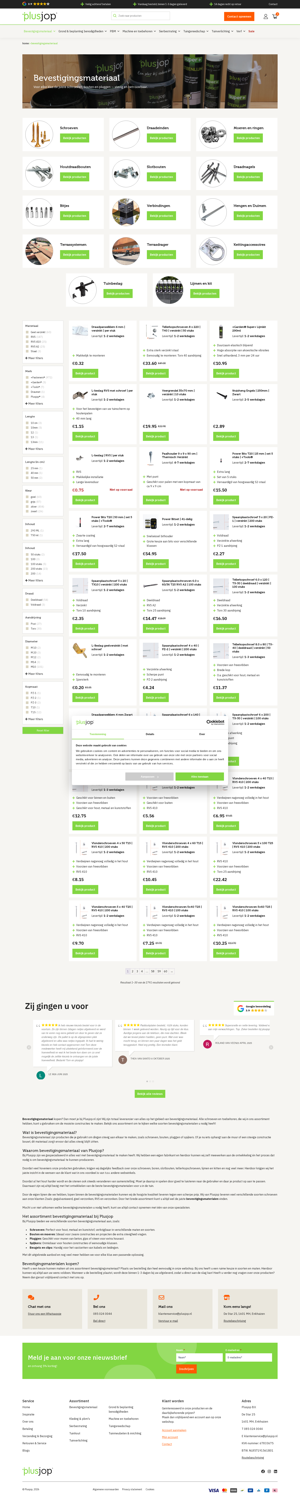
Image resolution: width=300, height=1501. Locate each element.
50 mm (36, 477)
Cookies (150, 1489)
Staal (36, 351)
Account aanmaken (174, 1430)
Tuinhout (74, 1433)
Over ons (28, 1421)
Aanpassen (147, 776)
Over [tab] (202, 733)
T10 (35, 707)
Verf (239, 31)
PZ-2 (36, 697)
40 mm (36, 473)
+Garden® (38, 382)
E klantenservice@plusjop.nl (260, 1436)
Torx (36, 628)
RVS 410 (39, 341)
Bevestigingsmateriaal (38, 31)
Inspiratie (28, 1414)
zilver (37, 506)
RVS (37, 336)
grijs (36, 501)
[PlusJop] (39, 16)
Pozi (36, 623)
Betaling (27, 1429)
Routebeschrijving (253, 1457)
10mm (36, 427)
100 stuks (38, 564)
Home (25, 43)
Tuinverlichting (221, 31)
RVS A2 (38, 346)
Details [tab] (150, 733)
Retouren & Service (34, 1443)
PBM (113, 31)
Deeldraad (39, 599)
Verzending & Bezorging (37, 1436)
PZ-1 (36, 693)
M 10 (36, 647)
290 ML (37, 530)
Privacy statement (132, 1489)
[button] (36, 4)
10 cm (36, 423)
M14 (35, 662)
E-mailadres (232, 1350)
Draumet (38, 391)
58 (153, 971)
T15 (36, 712)
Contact (273, 4)
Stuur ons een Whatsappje (44, 1313)
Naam (179, 1350)
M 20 (36, 652)
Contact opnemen (239, 16)
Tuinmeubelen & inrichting (125, 1433)
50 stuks (38, 554)
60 (165, 971)
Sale (251, 31)
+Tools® (37, 387)
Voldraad (38, 604)
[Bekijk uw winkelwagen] (273, 16)
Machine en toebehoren (137, 31)
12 (34, 432)
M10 (37, 666)
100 (35, 559)
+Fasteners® (41, 377)
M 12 (36, 657)
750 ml (37, 535)
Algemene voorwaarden (106, 1489)
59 (159, 971)
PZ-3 (36, 702)
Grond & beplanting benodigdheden (81, 31)
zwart (37, 511)
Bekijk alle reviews (150, 1094)
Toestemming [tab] (98, 733)
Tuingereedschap (194, 31)
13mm (37, 442)
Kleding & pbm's (79, 1418)
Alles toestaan (199, 776)
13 (34, 437)
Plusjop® (38, 396)
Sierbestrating (168, 31)
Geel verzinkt (41, 332)
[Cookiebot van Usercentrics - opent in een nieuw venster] (209, 722)
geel (36, 496)
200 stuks (39, 568)
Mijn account (170, 1437)
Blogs (26, 1450)
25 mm (36, 468)
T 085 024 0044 (252, 1429)
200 (36, 573)
